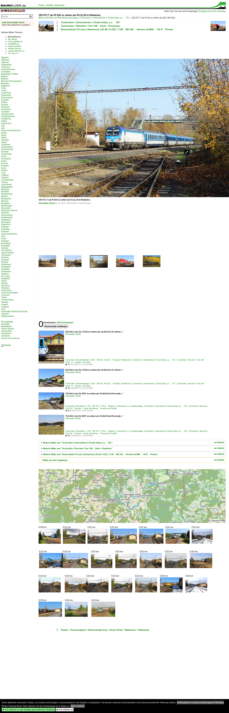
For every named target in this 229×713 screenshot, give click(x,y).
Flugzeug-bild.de (14, 46)
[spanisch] (16, 11)
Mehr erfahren (77, 706)
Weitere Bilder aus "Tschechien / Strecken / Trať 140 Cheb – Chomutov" (77, 448)
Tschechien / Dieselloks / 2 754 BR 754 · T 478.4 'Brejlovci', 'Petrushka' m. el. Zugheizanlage (104, 406)
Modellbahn (6, 326)
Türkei (4, 297)
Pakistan (5, 227)
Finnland (5, 107)
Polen (4, 238)
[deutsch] (5, 11)
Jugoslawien (7, 147)
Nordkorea (6, 220)
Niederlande (7, 217)
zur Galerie (219, 442)
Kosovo (4, 163)
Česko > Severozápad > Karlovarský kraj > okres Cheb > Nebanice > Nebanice (105, 630)
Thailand (5, 288)
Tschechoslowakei (9, 293)
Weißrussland (7, 316)
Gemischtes (6, 331)
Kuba (3, 168)
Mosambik (6, 208)
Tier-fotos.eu (13, 53)
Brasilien (5, 83)
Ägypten (5, 57)
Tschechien (85, 18)
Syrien (4, 281)
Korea (4, 161)
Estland (4, 104)
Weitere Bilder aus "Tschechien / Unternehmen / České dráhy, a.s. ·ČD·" (78, 443)
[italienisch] (12, 11)
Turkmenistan (7, 300)
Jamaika (5, 140)
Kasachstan (6, 154)
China (4, 90)
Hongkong (6, 119)
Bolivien (5, 79)
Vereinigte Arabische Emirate (14, 311)
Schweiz (5, 257)
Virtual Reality (7, 329)
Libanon (5, 177)
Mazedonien (7, 194)
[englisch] (2, 11)
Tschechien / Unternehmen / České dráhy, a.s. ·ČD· (90, 22)
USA (3, 309)
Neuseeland (6, 215)
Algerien (5, 62)
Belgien (4, 76)
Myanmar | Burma (9, 210)
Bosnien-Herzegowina (11, 81)
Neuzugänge (7, 322)
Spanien (5, 274)
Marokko (5, 191)
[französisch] (9, 11)
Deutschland (7, 97)
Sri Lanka (5, 276)
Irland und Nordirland (11, 130)
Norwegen (6, 222)
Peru (3, 236)
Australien (5, 72)
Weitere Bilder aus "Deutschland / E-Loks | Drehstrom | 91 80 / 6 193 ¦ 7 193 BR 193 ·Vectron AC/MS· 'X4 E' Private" (100, 454)
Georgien (5, 111)
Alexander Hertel (47, 203)
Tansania (5, 285)
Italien (4, 137)
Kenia (4, 156)
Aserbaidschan (8, 69)
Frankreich (6, 109)
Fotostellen (6, 333)
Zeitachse (5, 336)
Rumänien (6, 243)
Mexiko (4, 196)
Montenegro (6, 206)
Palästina (5, 229)
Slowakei (5, 269)
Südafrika (5, 278)
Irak (3, 126)
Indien (4, 121)
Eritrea (4, 102)
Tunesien (5, 295)
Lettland (5, 175)
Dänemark (6, 95)
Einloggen (203, 11)
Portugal (5, 241)
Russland (5, 245)
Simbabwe (6, 264)
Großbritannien (8, 116)
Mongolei (5, 203)
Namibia (5, 213)
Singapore (6, 267)
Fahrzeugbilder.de (15, 41)
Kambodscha (7, 149)
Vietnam (5, 314)
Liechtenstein (7, 180)
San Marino (6, 250)
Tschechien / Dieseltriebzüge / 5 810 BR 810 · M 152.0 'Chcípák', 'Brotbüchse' (98, 360)
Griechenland (7, 114)
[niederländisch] (23, 11)
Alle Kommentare (65, 322)
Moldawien (6, 198)
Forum (41, 5)
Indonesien (6, 123)
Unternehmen (99, 18)
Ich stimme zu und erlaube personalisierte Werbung (28, 709)
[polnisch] (19, 11)
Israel (3, 135)
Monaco (5, 201)
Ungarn (4, 304)
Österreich (6, 224)
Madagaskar (7, 187)
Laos (3, 173)
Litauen (4, 182)
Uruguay (5, 307)
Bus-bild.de (12, 39)
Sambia (4, 248)
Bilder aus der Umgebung (55, 460)
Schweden (6, 255)
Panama (5, 231)
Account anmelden (217, 11)
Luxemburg (6, 184)
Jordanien (5, 144)
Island (4, 133)
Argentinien (6, 64)
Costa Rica (6, 93)
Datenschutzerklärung (10, 338)
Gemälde (5, 324)
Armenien (5, 67)
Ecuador (5, 100)
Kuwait (4, 170)
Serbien (4, 262)
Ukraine (4, 302)
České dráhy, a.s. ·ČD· (119, 18)
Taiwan (4, 283)
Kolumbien (6, 159)
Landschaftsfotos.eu (16, 51)
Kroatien (5, 166)
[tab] (132, 442)
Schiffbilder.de (13, 44)
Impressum (59, 5)
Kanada (4, 151)
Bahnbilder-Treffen (9, 74)
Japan (4, 142)
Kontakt (49, 5)
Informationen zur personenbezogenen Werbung (200, 702)
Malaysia (5, 189)
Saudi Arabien (7, 253)
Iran (3, 128)
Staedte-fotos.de (14, 49)
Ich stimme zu (64, 709)
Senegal (5, 260)
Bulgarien (5, 86)
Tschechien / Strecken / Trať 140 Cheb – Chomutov (90, 26)
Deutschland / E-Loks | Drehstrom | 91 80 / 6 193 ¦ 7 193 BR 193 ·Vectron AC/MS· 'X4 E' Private (117, 29)
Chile (3, 88)
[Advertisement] (124, 44)
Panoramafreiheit (9, 234)
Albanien (5, 60)
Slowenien (6, 271)
